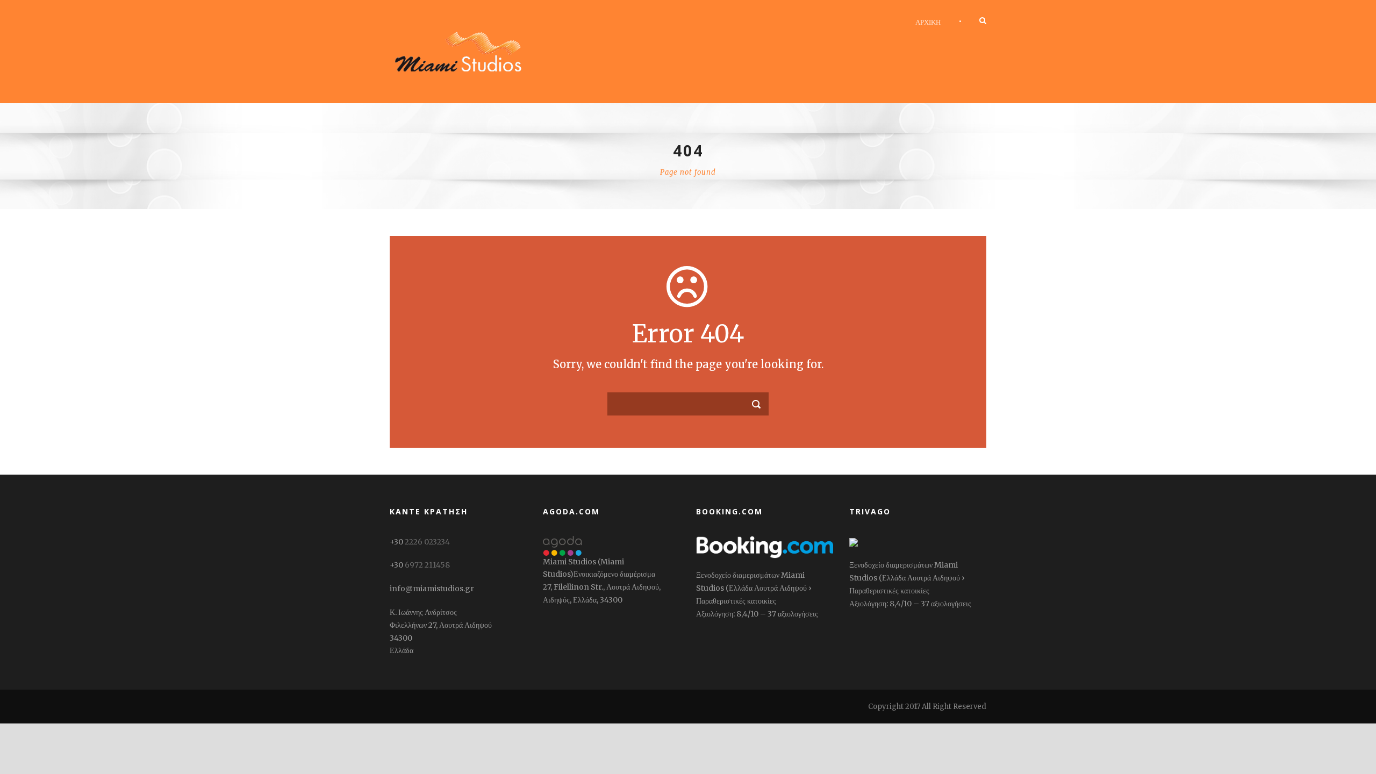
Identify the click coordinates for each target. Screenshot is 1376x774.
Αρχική (928, 22)
